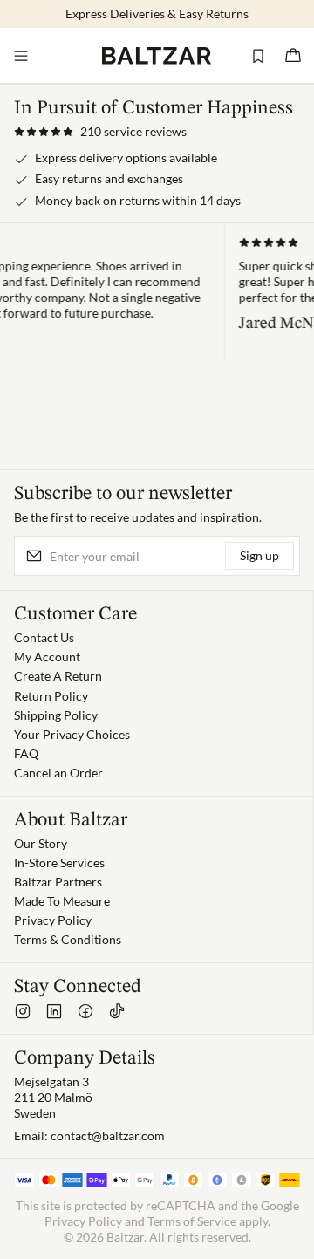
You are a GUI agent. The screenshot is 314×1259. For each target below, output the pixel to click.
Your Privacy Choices (72, 734)
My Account (47, 656)
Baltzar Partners (58, 881)
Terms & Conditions (67, 939)
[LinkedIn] (54, 1011)
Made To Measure (62, 900)
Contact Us (44, 637)
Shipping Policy (56, 715)
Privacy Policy (53, 920)
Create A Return (58, 675)
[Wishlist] (258, 56)
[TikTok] (117, 1011)
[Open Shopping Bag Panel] (293, 56)
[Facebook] (85, 1011)
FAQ (26, 753)
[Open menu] (21, 56)
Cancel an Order (58, 772)
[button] (100, 132)
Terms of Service (191, 1221)
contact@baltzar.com (108, 1135)
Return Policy (51, 695)
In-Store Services (59, 862)
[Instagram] (22, 1011)
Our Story (40, 843)
